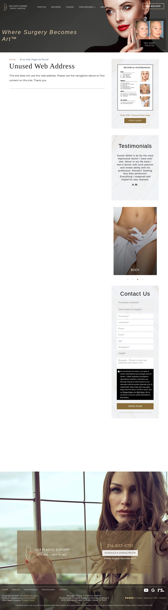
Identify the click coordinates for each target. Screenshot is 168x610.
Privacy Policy (128, 392)
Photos (41, 7)
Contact (63, 590)
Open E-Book (135, 121)
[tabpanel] (135, 241)
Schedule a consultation (120, 553)
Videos (70, 7)
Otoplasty (135, 229)
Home (12, 59)
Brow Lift (135, 242)
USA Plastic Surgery (15, 2)
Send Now (135, 406)
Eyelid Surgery (135, 249)
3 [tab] (137, 279)
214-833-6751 (153, 6)
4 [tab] (142, 279)
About (104, 7)
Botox (135, 262)
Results (16, 590)
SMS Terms (140, 392)
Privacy (142, 412)
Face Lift (135, 256)
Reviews (56, 7)
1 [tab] (127, 279)
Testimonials (31, 590)
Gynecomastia (135, 223)
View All (135, 269)
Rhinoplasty (135, 236)
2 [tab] (132, 279)
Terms (148, 412)
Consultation (123, 7)
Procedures (86, 7)
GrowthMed (29, 598)
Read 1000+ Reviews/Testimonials (135, 115)
